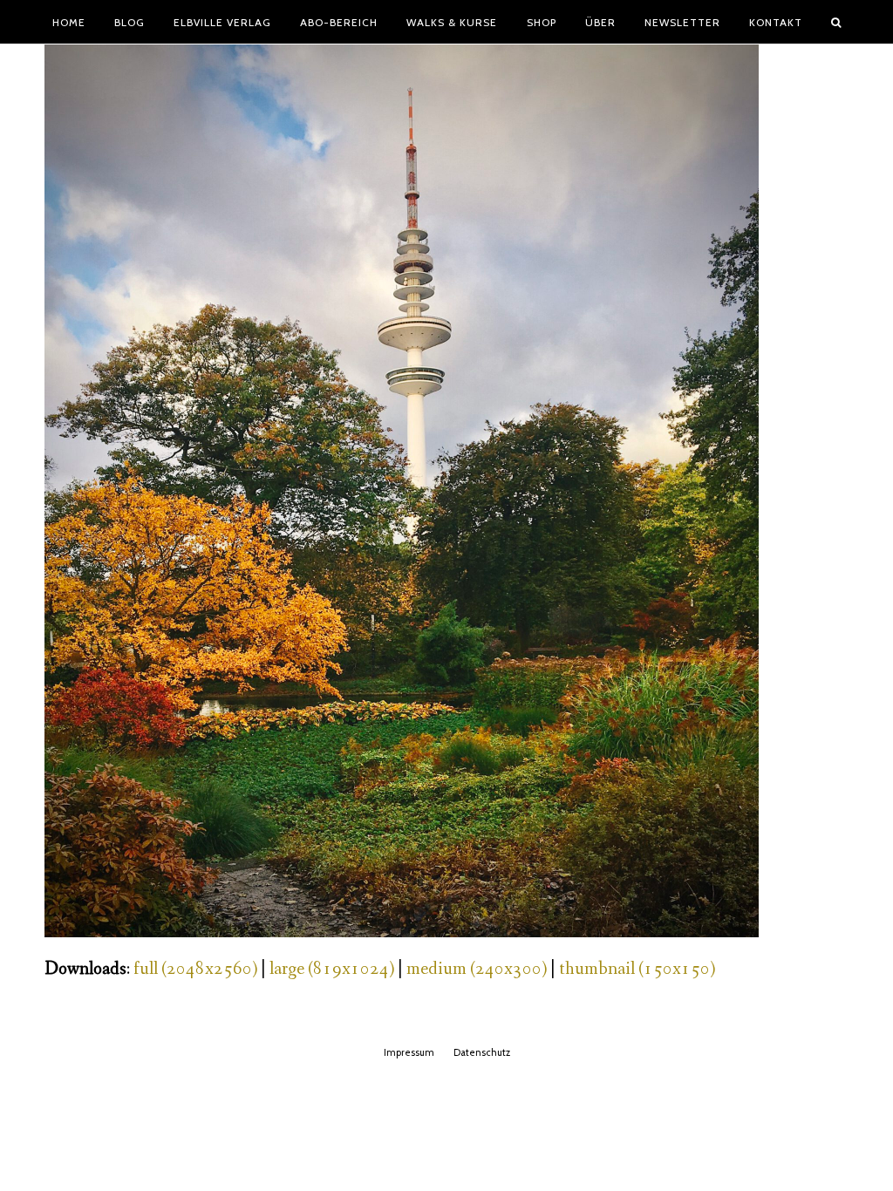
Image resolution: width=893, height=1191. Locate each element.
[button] (836, 22)
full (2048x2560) (195, 969)
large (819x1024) (331, 969)
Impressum (409, 1052)
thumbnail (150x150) (637, 969)
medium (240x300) (476, 969)
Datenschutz (481, 1052)
